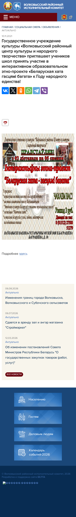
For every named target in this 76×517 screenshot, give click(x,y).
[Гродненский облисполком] (66, 17)
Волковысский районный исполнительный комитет (44, 6)
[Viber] (44, 90)
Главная (7, 27)
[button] (6, 17)
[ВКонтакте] (5, 90)
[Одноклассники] (20, 90)
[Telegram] (36, 90)
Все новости (14, 374)
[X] (13, 90)
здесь (23, 254)
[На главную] (8, 6)
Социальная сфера (27, 27)
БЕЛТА (41, 476)
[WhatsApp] (28, 90)
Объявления (50, 27)
